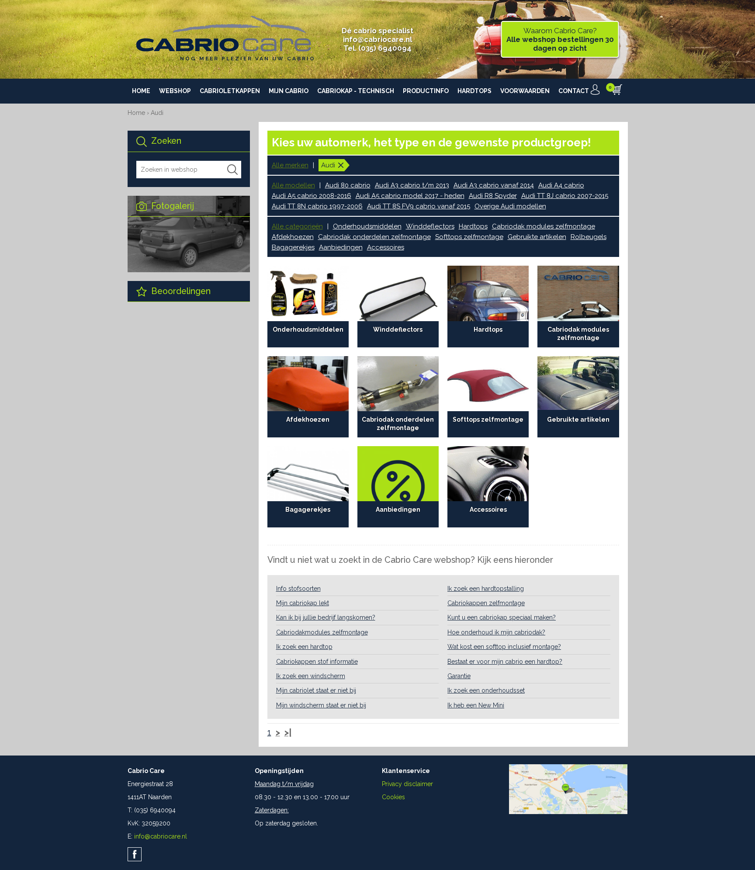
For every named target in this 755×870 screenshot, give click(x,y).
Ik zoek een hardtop (304, 646)
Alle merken (290, 165)
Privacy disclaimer (407, 783)
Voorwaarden (525, 90)
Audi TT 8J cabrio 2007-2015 (564, 196)
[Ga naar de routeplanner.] (568, 811)
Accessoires (385, 247)
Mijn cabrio (288, 90)
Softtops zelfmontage (469, 237)
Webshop (175, 90)
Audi (157, 112)
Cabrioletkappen (230, 90)
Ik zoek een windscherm (310, 675)
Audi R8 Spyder (493, 196)
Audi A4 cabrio (561, 185)
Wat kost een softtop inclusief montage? (504, 646)
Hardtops (474, 90)
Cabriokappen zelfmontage (486, 603)
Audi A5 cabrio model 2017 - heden (410, 196)
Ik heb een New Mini (475, 705)
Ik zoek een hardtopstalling (485, 588)
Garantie (459, 675)
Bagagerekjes (293, 247)
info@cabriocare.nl (377, 39)
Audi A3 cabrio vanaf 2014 (494, 185)
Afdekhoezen (293, 237)
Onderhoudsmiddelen (367, 226)
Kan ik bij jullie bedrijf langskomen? (325, 617)
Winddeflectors (430, 226)
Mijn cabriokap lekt (302, 603)
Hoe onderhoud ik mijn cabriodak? (496, 632)
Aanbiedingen (341, 247)
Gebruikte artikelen (537, 237)
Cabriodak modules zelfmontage (543, 226)
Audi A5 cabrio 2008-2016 (311, 196)
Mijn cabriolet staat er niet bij (316, 690)
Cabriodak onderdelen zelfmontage (374, 237)
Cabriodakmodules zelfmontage (322, 632)
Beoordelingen (180, 291)
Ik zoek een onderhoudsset (486, 690)
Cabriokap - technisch (355, 90)
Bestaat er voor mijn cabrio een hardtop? (504, 661)
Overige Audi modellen (510, 206)
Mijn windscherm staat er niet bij (321, 705)
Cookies (393, 797)
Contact (573, 90)
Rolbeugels (588, 237)
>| (287, 733)
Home (141, 90)
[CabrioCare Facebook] (135, 854)
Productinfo (426, 90)
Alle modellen (293, 185)
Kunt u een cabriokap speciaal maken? (501, 617)
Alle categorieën (297, 226)
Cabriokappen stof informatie (317, 661)
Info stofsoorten (298, 588)
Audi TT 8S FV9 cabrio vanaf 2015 (418, 206)
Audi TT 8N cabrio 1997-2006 (317, 206)
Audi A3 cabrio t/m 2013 (412, 185)
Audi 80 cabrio (348, 185)
